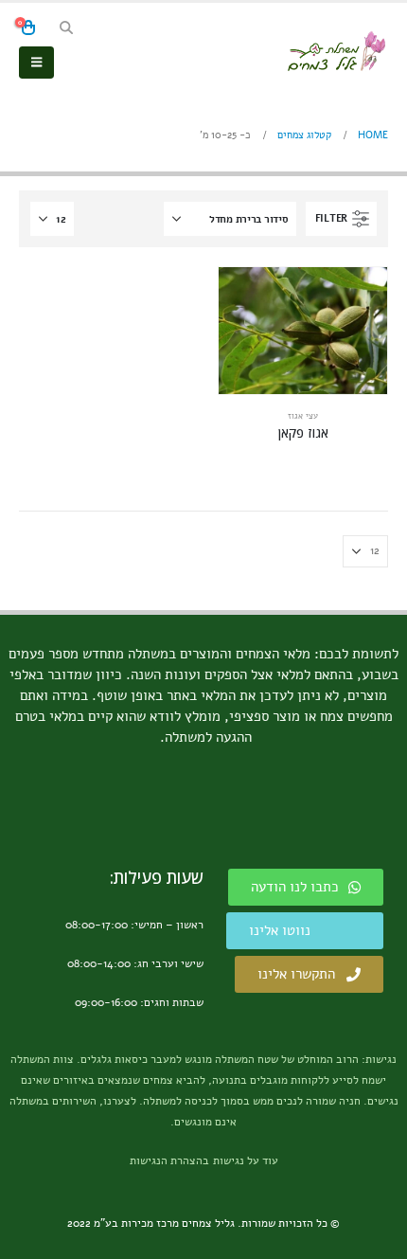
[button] (66, 28)
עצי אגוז (303, 416)
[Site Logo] (336, 51)
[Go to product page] (303, 330)
